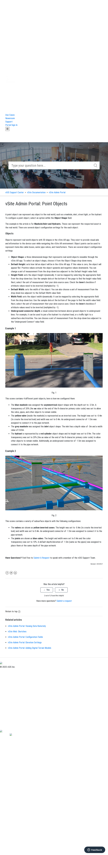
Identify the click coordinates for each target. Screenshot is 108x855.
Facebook (7, 573)
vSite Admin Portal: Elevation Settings (25, 642)
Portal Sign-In (11, 125)
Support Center (7, 680)
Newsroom (10, 118)
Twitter (11, 573)
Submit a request (64, 601)
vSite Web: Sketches (17, 631)
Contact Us (5, 673)
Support (9, 121)
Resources (4, 707)
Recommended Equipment (11, 724)
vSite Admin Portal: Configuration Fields (25, 637)
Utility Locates (6, 704)
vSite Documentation (36, 192)
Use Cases (10, 115)
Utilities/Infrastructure (10, 694)
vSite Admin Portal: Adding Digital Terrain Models (29, 648)
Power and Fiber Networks (12, 690)
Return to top (11, 611)
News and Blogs (7, 710)
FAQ (2, 714)
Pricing (3, 677)
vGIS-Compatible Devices (11, 720)
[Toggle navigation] (7, 129)
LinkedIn (15, 573)
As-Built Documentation (10, 697)
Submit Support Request (11, 683)
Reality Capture (7, 700)
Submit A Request (41, 557)
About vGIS (5, 670)
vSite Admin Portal (57, 192)
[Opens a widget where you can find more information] (94, 850)
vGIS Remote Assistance (11, 717)
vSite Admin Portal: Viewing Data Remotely (27, 626)
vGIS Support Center (14, 192)
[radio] (46, 589)
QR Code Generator (8, 727)
